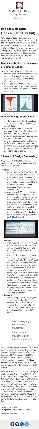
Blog (16, 18)
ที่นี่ (29, 379)
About (22, 18)
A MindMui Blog (20, 11)
